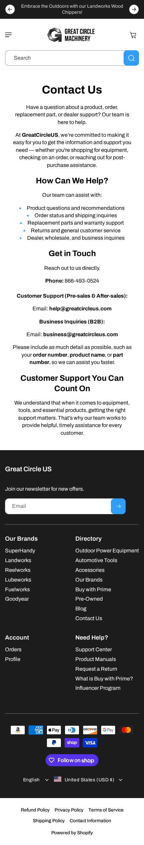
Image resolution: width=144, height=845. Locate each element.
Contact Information (90, 820)
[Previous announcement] (10, 9)
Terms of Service (106, 809)
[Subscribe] (118, 506)
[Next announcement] (134, 9)
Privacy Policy (69, 809)
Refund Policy (35, 809)
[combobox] (72, 58)
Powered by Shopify (72, 832)
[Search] (131, 58)
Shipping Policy (49, 820)
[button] (10, 35)
